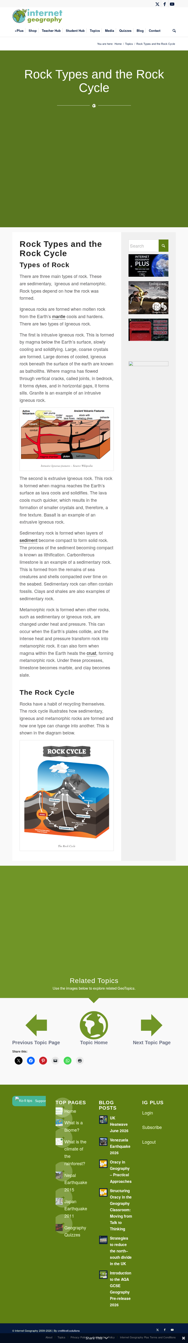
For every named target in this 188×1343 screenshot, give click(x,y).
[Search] (173, 30)
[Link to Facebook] (164, 3)
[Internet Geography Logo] (38, 15)
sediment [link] (28, 540)
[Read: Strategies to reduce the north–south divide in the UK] (103, 1239)
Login (147, 1112)
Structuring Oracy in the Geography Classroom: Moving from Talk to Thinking (121, 1210)
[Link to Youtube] (172, 3)
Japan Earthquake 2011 (75, 1208)
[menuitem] (19, 30)
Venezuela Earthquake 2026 (120, 1146)
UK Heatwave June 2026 (119, 1124)
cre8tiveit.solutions (69, 1330)
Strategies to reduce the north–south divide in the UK (121, 1250)
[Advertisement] (94, 165)
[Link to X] (157, 3)
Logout (149, 1142)
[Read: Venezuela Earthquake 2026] (103, 1141)
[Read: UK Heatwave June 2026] (103, 1119)
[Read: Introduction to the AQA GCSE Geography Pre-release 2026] (103, 1274)
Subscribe (152, 1127)
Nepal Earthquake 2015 (75, 1182)
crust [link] (91, 653)
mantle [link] (58, 316)
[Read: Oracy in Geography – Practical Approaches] (103, 1163)
